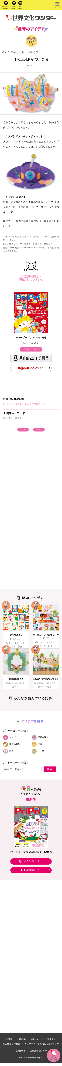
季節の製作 (14, 744)
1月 (19, 418)
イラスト (42, 751)
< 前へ (23, 429)
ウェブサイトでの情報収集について (41, 1044)
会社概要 (21, 1039)
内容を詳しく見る (33, 861)
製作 (11, 683)
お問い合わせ (19, 1050)
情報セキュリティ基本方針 (43, 1039)
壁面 (22, 646)
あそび (12, 737)
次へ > (39, 429)
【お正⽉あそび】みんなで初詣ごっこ (25, 404)
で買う (40, 368)
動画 (11, 751)
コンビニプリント (17, 643)
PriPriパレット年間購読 (6, 7)
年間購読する (32, 870)
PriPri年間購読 (13, 7)
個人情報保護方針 (11, 1044)
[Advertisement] (31, 479)
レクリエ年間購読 (20, 7)
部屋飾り (17, 639)
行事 (40, 744)
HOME (9, 1039)
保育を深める (44, 737)
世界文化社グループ (39, 1050)
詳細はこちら (31, 349)
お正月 (9, 418)
